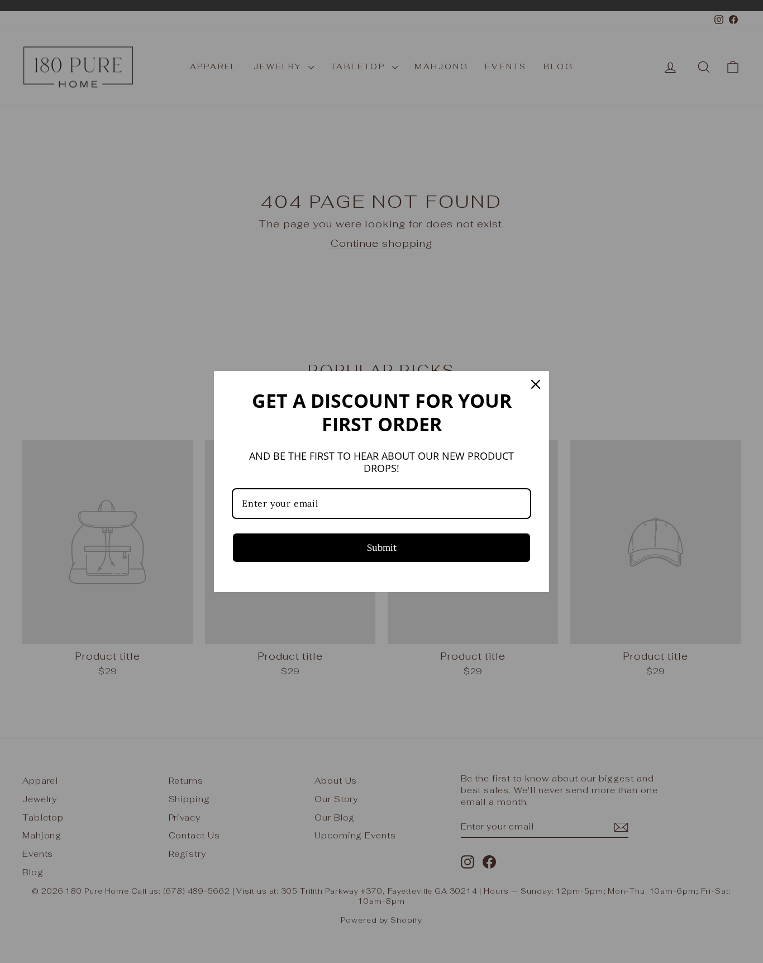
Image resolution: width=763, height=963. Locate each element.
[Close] (535, 384)
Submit (382, 547)
